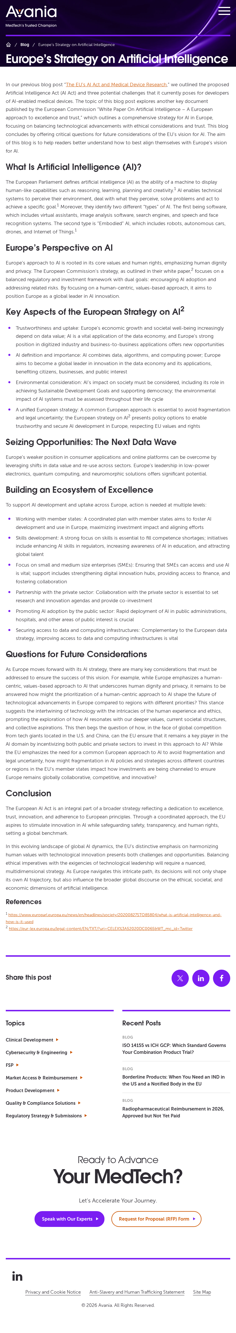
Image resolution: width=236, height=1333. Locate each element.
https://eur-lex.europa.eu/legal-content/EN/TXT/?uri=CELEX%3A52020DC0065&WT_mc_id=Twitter (101, 928)
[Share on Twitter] (180, 978)
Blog (24, 44)
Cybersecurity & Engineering (36, 1052)
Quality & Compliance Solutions (40, 1103)
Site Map (202, 1292)
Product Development (30, 1090)
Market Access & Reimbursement (41, 1078)
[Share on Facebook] (221, 978)
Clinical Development (29, 1040)
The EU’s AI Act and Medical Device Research (116, 84)
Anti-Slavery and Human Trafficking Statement (137, 1292)
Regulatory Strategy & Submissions (44, 1116)
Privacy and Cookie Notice (53, 1292)
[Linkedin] (17, 1276)
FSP (10, 1065)
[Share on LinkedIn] (201, 978)
